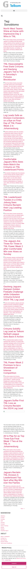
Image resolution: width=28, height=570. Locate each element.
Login (24, 13)
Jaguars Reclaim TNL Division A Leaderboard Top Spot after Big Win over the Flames (12, 477)
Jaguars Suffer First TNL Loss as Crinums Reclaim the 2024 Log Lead (13, 404)
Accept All (14, 563)
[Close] (26, 547)
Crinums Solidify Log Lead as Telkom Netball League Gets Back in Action (13, 332)
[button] (14, 10)
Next (23, 508)
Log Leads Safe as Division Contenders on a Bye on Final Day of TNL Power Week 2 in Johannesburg (13, 122)
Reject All (14, 567)
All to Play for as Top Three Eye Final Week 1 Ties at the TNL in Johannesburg (13, 441)
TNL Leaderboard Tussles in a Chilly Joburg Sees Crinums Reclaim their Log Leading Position (12, 204)
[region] (14, 558)
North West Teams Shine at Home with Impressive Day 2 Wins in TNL (13, 32)
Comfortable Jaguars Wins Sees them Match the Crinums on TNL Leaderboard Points (13, 164)
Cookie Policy (8, 560)
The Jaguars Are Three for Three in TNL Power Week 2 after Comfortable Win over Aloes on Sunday (13, 247)
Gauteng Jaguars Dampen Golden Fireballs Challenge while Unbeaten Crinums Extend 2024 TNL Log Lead (13, 293)
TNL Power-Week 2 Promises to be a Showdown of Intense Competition (13, 367)
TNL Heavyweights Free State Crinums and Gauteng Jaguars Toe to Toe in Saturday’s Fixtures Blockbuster (13, 72)
